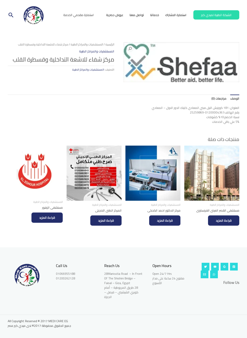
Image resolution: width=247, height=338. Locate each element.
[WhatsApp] (214, 274)
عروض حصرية (114, 15)
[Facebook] (234, 267)
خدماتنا (154, 15)
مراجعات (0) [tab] (218, 98)
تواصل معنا (136, 15)
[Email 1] (204, 274)
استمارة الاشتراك (175, 15)
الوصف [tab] (234, 98)
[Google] (224, 267)
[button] (216, 15)
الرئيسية (109, 44)
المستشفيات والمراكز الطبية (87, 44)
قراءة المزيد (224, 220)
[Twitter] (205, 267)
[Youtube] (215, 267)
